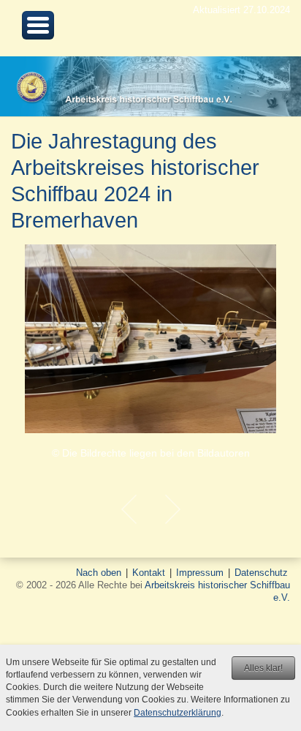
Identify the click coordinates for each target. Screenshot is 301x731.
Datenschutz (261, 572)
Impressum (200, 572)
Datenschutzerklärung (177, 712)
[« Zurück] (128, 509)
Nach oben (98, 572)
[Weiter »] (172, 509)
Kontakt (148, 572)
